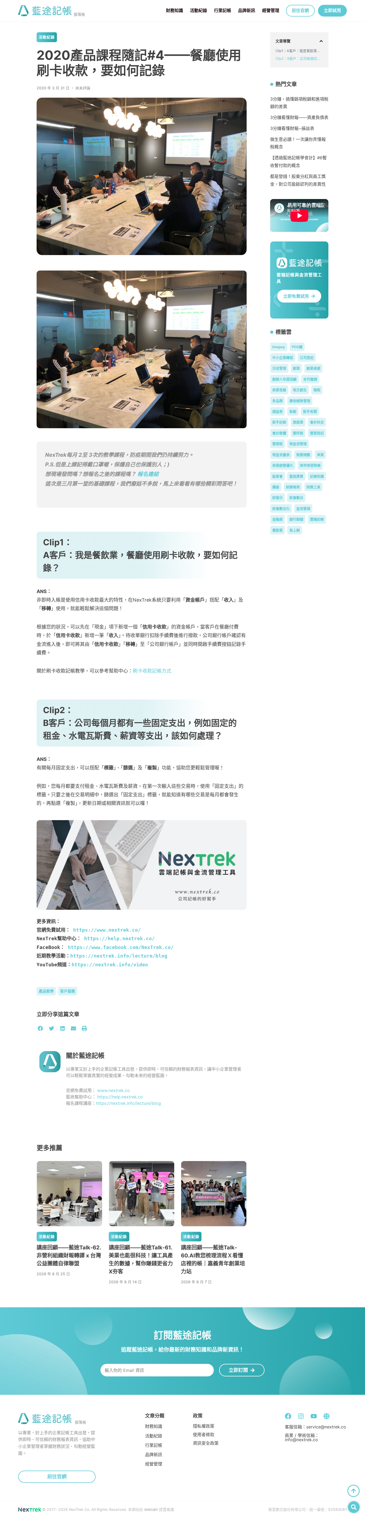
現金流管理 (298, 444)
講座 (275, 487)
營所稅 (298, 433)
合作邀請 (310, 379)
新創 (292, 411)
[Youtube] (313, 1416)
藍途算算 (296, 476)
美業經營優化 (282, 465)
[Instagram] (301, 1416)
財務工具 (313, 487)
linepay (278, 347)
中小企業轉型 (282, 357)
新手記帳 (279, 422)
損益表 (277, 411)
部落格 (79, 14)
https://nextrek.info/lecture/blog (118, 956)
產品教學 (46, 991)
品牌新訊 (246, 10)
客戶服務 (67, 991)
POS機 (297, 347)
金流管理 (303, 508)
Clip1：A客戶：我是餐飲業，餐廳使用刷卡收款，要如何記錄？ (299, 51)
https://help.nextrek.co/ (119, 938)
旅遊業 (298, 422)
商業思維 (279, 390)
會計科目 (317, 422)
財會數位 (296, 497)
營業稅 (277, 444)
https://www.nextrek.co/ (107, 930)
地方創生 (300, 390)
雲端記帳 (317, 519)
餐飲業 (277, 530)
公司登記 (307, 357)
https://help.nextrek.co (120, 1096)
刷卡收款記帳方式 (152, 671)
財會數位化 (281, 508)
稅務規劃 (303, 454)
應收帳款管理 (299, 401)
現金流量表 (281, 454)
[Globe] (326, 1416)
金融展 (277, 519)
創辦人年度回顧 (284, 379)
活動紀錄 (198, 10)
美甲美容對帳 (310, 465)
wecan (151, 1509)
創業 (296, 368)
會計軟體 (279, 433)
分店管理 (279, 368)
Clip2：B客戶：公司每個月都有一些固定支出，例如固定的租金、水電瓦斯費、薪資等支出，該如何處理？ (299, 59)
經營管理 (270, 10)
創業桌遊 (313, 368)
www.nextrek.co (113, 1090)
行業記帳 (222, 10)
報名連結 (148, 474)
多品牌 (277, 401)
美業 (320, 454)
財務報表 (293, 487)
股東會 (277, 476)
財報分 (277, 497)
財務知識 (174, 10)
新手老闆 (310, 411)
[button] (40, 1028)
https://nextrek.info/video (110, 964)
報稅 (316, 390)
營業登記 (317, 433)
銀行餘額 (296, 519)
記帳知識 (317, 476)
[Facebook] (288, 1416)
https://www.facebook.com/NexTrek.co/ (119, 947)
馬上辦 (294, 530)
